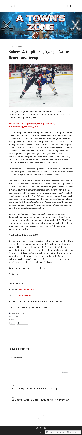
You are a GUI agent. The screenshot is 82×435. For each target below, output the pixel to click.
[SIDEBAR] (41, 417)
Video (20, 47)
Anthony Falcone (17, 313)
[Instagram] (41, 428)
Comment (66, 372)
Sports (14, 47)
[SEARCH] (12, 6)
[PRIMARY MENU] (70, 6)
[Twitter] (37, 428)
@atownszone (26, 289)
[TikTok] (45, 428)
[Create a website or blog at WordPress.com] (41, 432)
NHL (10, 47)
